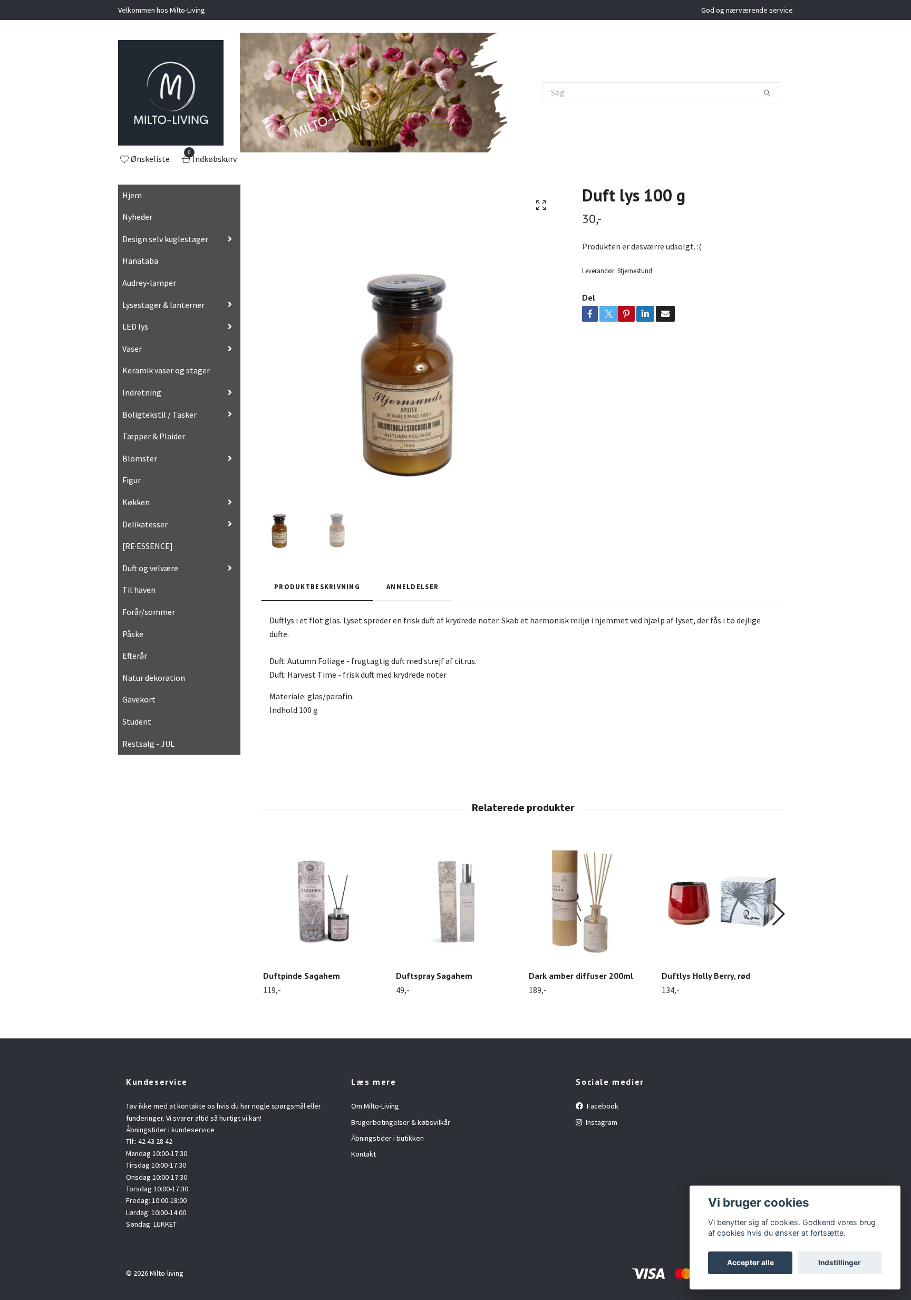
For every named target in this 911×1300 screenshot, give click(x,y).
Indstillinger (839, 1262)
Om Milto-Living (375, 1106)
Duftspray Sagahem (434, 975)
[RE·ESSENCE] (147, 546)
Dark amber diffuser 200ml (581, 975)
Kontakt (363, 1154)
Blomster (139, 458)
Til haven (139, 589)
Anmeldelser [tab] (412, 586)
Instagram (600, 1122)
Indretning (141, 392)
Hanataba (140, 260)
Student (136, 721)
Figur (131, 480)
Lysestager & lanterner (163, 305)
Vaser (132, 348)
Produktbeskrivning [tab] (317, 586)
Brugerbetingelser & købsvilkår (400, 1122)
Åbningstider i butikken (387, 1138)
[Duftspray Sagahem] (456, 901)
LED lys (135, 326)
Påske (132, 634)
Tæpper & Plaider (153, 436)
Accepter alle (750, 1262)
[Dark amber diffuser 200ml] (589, 901)
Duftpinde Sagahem (301, 975)
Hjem (132, 195)
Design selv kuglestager (165, 239)
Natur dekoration (153, 677)
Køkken (136, 502)
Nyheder (137, 216)
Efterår (134, 655)
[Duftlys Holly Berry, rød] (722, 901)
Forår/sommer (148, 611)
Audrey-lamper (149, 282)
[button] (778, 914)
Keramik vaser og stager (166, 370)
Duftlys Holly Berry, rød (706, 975)
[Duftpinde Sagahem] (323, 901)
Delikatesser (145, 524)
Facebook (601, 1106)
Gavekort (139, 699)
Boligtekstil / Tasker (159, 414)
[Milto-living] (171, 93)
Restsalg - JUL (148, 743)
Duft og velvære (150, 568)
